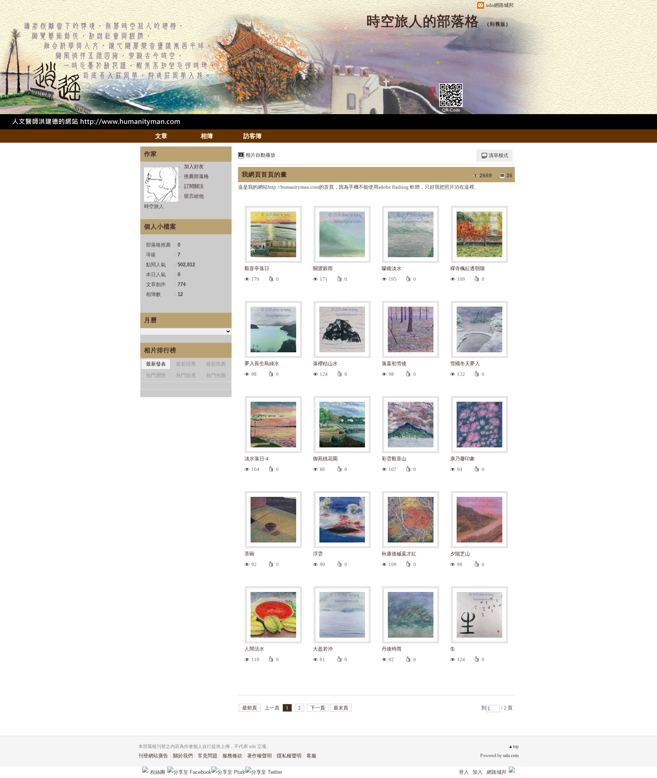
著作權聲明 (259, 756)
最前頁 (249, 708)
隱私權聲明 (289, 756)
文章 (161, 136)
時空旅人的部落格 (423, 21)
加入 (477, 772)
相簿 (207, 136)
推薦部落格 (196, 176)
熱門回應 (186, 375)
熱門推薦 (216, 375)
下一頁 (317, 708)
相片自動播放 (260, 155)
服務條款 (232, 756)
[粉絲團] (145, 770)
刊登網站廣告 (153, 756)
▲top (513, 746)
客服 (311, 756)
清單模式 (498, 155)
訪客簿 (252, 136)
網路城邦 (496, 772)
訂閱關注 (194, 186)
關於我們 (183, 756)
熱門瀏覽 (156, 375)
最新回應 (186, 364)
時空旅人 (154, 206)
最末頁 (340, 708)
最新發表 (156, 364)
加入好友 (194, 166)
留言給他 (194, 196)
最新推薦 (216, 364)
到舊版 (498, 24)
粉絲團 (157, 772)
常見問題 (207, 756)
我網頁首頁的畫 (264, 174)
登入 (464, 772)
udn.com (511, 755)
